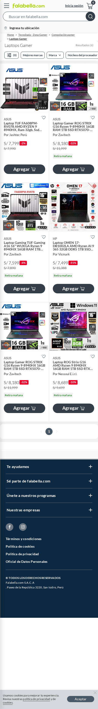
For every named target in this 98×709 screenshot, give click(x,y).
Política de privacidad (22, 554)
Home (10, 34)
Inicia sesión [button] (74, 6)
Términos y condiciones (23, 539)
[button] (49, 17)
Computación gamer (63, 34)
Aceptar (81, 699)
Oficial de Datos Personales (26, 561)
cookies (8, 702)
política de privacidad (36, 699)
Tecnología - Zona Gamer (32, 34)
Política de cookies (20, 546)
